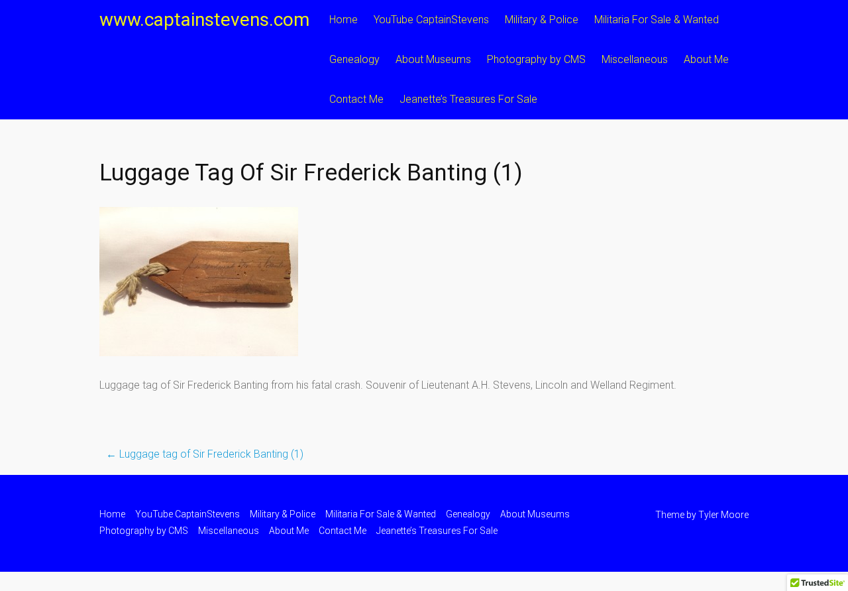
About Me (706, 59)
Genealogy (354, 59)
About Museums (433, 59)
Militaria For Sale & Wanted (656, 19)
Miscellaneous (635, 59)
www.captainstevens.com (204, 20)
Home (343, 19)
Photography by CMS (536, 59)
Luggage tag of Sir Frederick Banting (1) (204, 454)
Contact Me (356, 99)
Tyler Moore (723, 514)
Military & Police (541, 19)
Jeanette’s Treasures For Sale (468, 99)
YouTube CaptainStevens (431, 19)
